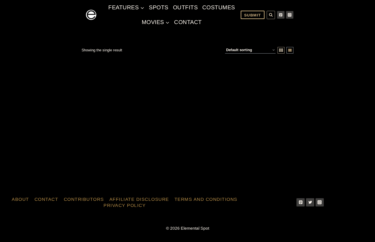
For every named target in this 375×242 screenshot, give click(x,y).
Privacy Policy (125, 205)
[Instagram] (289, 14)
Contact (188, 22)
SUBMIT (252, 15)
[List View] (289, 50)
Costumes (218, 7)
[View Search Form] (271, 15)
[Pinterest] (281, 14)
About (20, 199)
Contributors (84, 199)
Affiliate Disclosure (139, 199)
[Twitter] (310, 202)
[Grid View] (281, 50)
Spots (158, 7)
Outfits (185, 7)
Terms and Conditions (205, 199)
